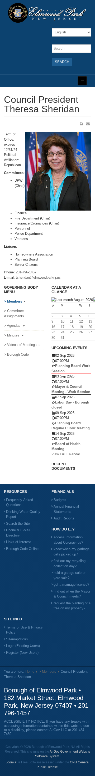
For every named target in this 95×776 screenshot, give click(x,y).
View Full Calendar (65, 454)
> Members (13, 301)
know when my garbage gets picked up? (71, 551)
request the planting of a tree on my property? (72, 605)
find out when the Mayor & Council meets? (72, 594)
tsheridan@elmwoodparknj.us (38, 277)
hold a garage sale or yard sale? (70, 575)
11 (71, 321)
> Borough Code (16, 354)
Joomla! (11, 762)
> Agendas (12, 326)
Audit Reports (64, 518)
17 (62, 327)
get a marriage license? (71, 584)
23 (53, 332)
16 (53, 327)
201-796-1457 (26, 272)
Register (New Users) (22, 653)
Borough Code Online (22, 549)
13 (90, 321)
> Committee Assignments (14, 313)
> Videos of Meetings (20, 345)
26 (81, 332)
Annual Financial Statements (66, 509)
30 (53, 338)
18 (72, 327)
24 (62, 332)
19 (81, 327)
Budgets (60, 500)
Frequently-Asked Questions (19, 502)
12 (81, 321)
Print (81, 124)
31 (62, 338)
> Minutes (12, 335)
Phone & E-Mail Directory (18, 532)
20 (90, 327)
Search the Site (18, 523)
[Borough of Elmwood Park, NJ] (47, 13)
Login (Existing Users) (23, 646)
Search (62, 62)
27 (90, 332)
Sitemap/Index (17, 639)
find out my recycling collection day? (70, 563)
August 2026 (83, 300)
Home (29, 671)
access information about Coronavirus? (68, 539)
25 (72, 332)
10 (62, 321)
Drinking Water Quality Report (23, 514)
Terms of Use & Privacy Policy (24, 630)
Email (88, 124)
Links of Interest (18, 542)
